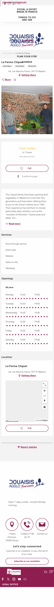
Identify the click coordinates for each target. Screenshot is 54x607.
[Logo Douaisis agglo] (14, 571)
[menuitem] (27, 10)
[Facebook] (2, 580)
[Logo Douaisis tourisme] (27, 484)
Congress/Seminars (14, 2)
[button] (14, 79)
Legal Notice (10, 584)
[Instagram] (14, 580)
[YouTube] (19, 580)
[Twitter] (8, 580)
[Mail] (25, 580)
